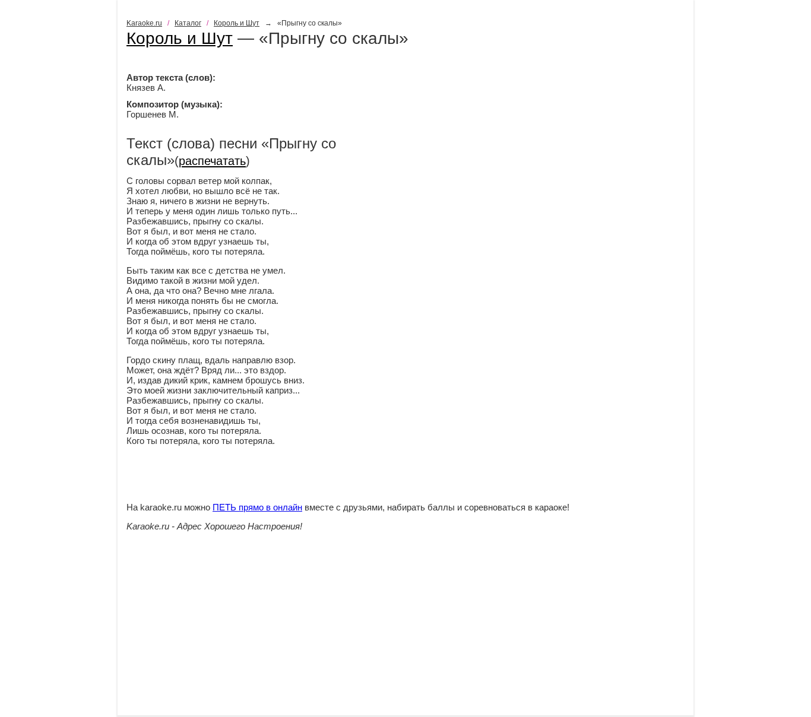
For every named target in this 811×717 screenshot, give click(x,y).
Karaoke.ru (144, 23)
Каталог (188, 23)
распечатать (212, 160)
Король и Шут (236, 23)
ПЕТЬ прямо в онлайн (257, 507)
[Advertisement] (405, 632)
